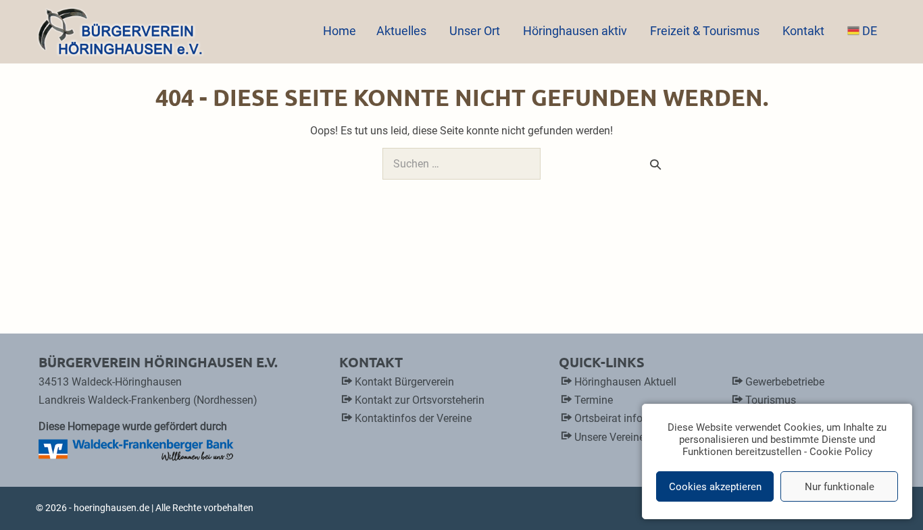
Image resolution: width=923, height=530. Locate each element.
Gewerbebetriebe (784, 381)
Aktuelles (402, 31)
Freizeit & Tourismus (706, 31)
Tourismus (770, 400)
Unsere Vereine (609, 437)
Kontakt (804, 31)
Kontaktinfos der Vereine (413, 418)
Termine (593, 400)
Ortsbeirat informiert (622, 418)
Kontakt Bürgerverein (404, 381)
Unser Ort (476, 31)
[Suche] (655, 164)
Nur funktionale (839, 487)
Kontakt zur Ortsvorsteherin (419, 400)
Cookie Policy (840, 452)
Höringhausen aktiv (576, 31)
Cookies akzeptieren (715, 487)
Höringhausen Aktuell (625, 381)
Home (339, 31)
